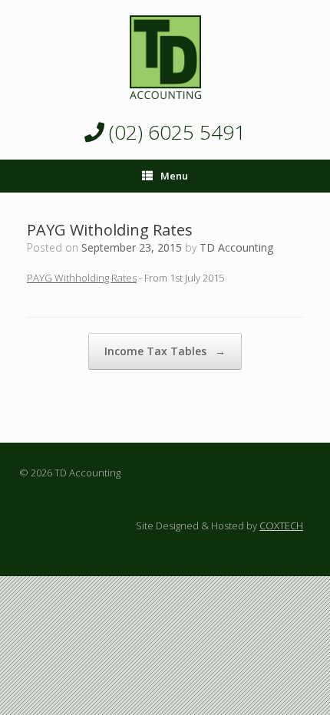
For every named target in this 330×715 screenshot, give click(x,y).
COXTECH (281, 525)
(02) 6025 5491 (175, 132)
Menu (174, 176)
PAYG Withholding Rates (82, 278)
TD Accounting (236, 247)
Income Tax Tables (165, 351)
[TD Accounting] (165, 57)
